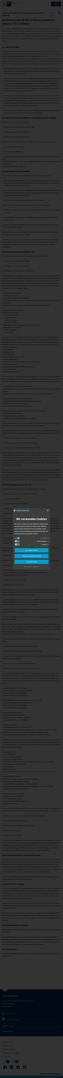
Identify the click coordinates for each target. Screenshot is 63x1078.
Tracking (44, 544)
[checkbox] (17, 538)
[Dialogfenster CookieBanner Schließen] (48, 510)
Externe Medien (42, 541)
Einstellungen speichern (31, 556)
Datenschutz (27, 566)
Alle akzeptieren (31, 550)
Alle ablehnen (31, 562)
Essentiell (44, 538)
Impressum (36, 566)
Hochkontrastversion (22, 510)
